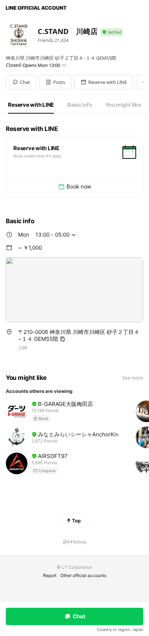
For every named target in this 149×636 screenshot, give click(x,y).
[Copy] (62, 339)
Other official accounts (83, 575)
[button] (55, 82)
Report (49, 575)
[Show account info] (112, 32)
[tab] (31, 105)
